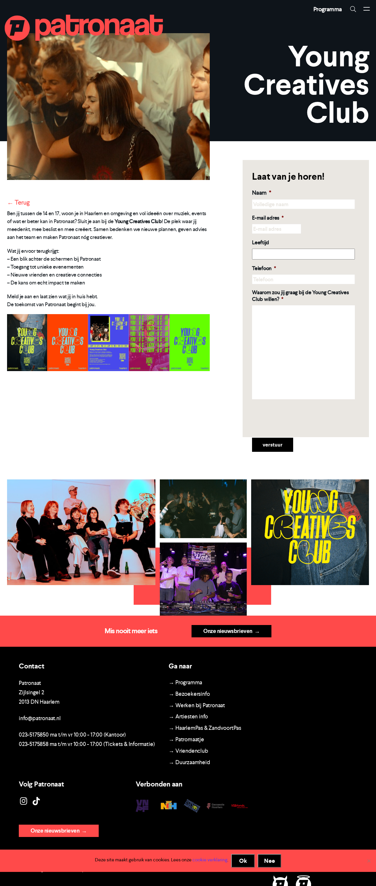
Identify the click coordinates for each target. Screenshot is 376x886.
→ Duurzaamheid (189, 762)
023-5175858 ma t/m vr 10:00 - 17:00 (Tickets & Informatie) (87, 744)
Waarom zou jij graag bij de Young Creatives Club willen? (300, 295)
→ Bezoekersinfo (189, 694)
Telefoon (264, 268)
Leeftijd (260, 242)
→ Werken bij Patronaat (197, 705)
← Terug (18, 202)
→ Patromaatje (186, 739)
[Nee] (369, 861)
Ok (243, 861)
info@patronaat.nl (40, 718)
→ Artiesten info (188, 716)
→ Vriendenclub (188, 750)
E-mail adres (267, 217)
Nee (269, 861)
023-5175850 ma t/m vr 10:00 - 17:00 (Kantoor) (72, 734)
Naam (261, 192)
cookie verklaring (209, 860)
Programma (327, 9)
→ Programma (185, 682)
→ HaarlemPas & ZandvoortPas (205, 728)
